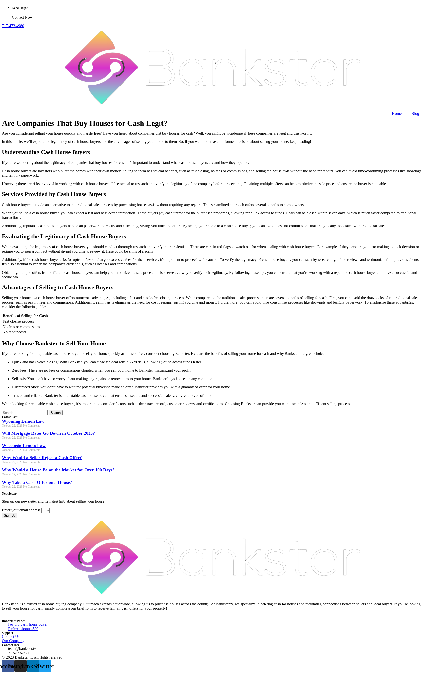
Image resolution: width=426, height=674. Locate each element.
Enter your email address (21, 510)
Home (397, 113)
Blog (415, 113)
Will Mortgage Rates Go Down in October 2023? (48, 433)
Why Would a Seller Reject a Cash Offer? (42, 457)
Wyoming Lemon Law (23, 421)
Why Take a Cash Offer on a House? (37, 482)
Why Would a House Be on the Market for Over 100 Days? (58, 469)
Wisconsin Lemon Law (24, 445)
